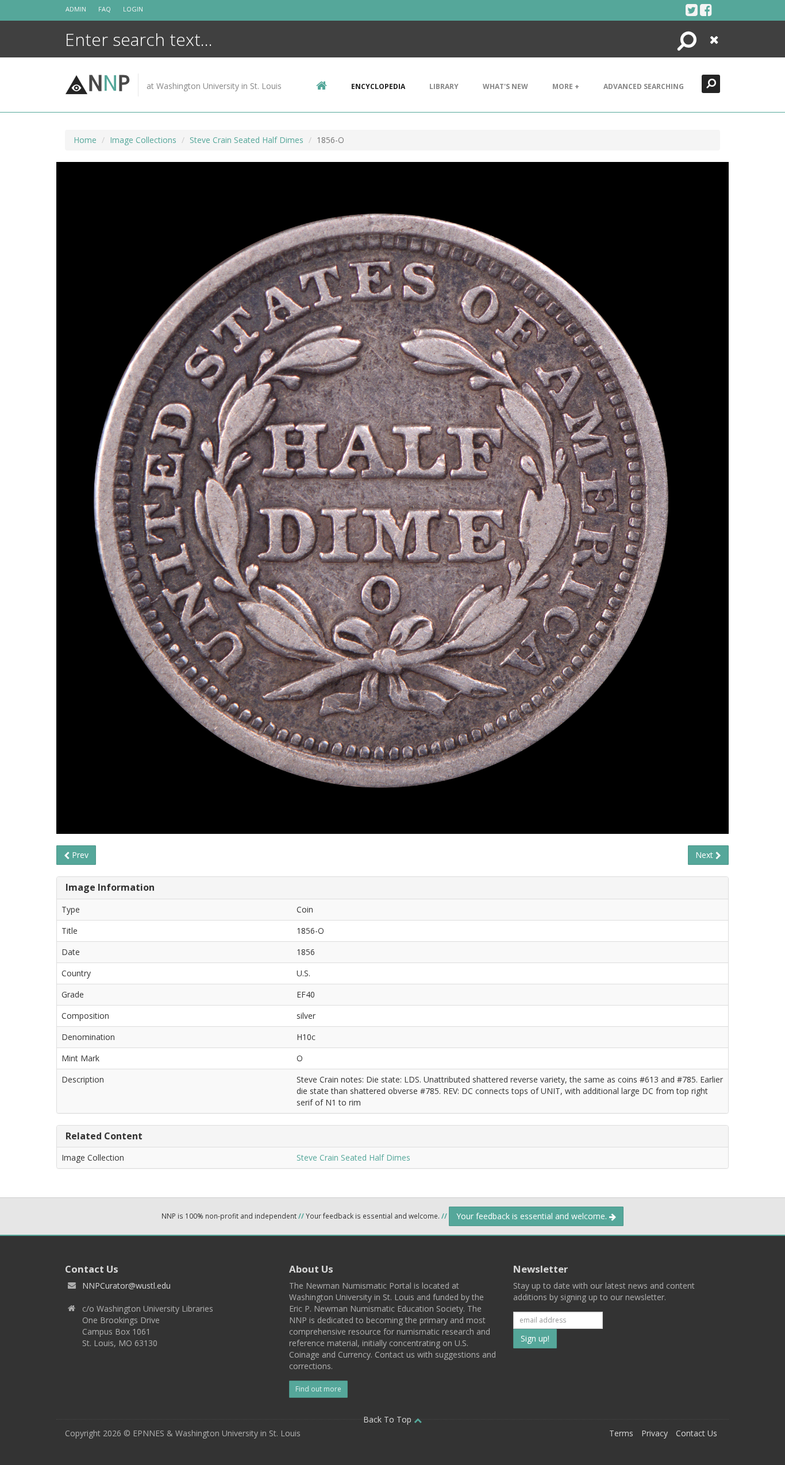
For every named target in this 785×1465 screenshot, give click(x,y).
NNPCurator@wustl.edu (126, 1285)
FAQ (104, 9)
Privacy (654, 1433)
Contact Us (696, 1433)
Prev (79, 854)
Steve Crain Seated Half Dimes (246, 139)
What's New (505, 86)
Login (133, 9)
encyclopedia (378, 86)
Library (444, 86)
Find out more (318, 1389)
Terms (621, 1433)
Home (85, 139)
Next (705, 854)
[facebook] (706, 10)
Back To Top (388, 1419)
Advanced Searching (643, 86)
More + (565, 86)
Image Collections (143, 139)
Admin (76, 9)
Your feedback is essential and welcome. (532, 1216)
